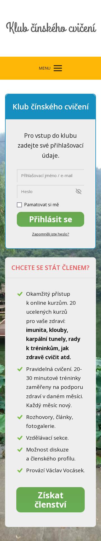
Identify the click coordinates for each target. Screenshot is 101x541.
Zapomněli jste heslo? (50, 234)
